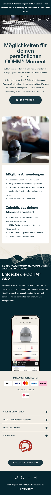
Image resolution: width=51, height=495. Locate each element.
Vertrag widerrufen (25, 462)
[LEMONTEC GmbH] (25, 489)
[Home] (35, 19)
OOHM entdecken (25, 100)
